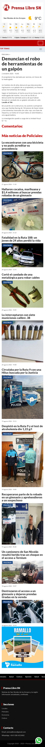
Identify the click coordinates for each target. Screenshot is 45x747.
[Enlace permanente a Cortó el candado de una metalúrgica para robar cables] (22, 294)
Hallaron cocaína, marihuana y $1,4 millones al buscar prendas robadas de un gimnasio (22, 192)
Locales (4, 708)
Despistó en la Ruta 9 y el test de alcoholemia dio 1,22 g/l (22, 427)
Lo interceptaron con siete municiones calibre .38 (18, 316)
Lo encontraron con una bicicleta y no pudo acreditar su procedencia (22, 145)
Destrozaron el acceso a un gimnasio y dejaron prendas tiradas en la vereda (19, 594)
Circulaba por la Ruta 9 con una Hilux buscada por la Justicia (21, 371)
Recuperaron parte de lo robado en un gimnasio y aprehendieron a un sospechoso (22, 497)
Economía (5, 715)
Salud (11, 677)
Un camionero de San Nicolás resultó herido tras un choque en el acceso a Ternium (22, 554)
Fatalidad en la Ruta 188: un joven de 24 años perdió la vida (21, 239)
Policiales (5, 54)
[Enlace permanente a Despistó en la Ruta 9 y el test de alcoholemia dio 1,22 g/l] (22, 460)
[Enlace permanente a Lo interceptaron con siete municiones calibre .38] (22, 342)
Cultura (19, 677)
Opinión (28, 677)
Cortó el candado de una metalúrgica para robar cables (21, 276)
